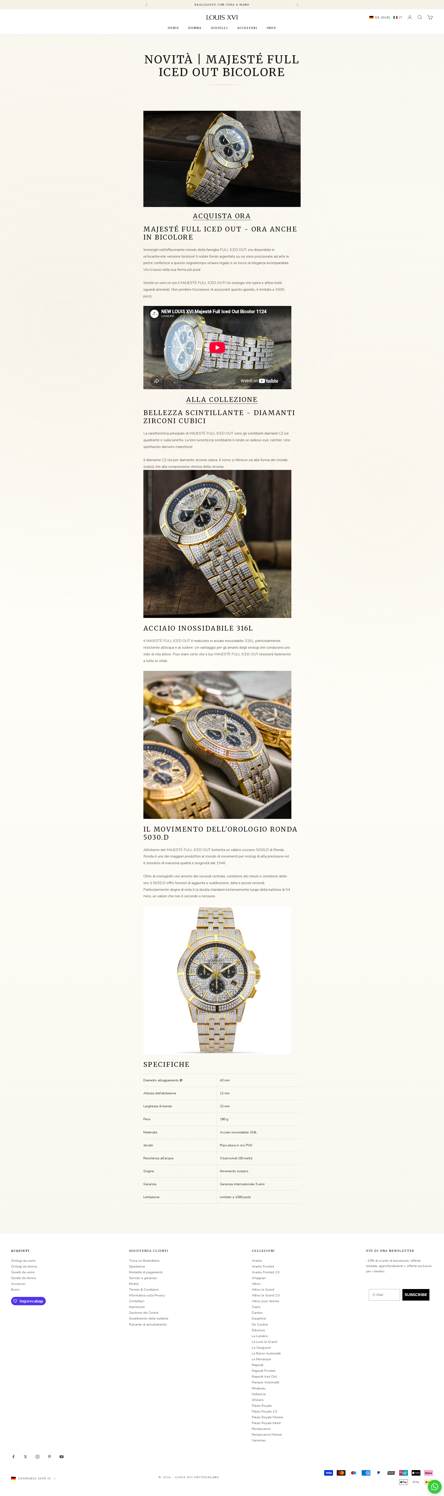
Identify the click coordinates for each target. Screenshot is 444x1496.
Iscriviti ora (249, 768)
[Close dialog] (297, 713)
